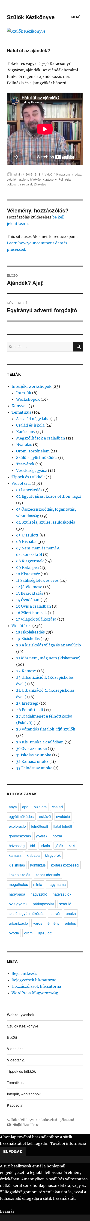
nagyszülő (38, 894)
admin (17, 174)
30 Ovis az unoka (31, 748)
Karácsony (63, 174)
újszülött (44, 933)
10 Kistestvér (28, 574)
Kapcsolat (15, 1105)
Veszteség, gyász (31, 470)
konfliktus (38, 865)
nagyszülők (62, 894)
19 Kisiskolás (28, 638)
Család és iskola (30, 425)
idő (32, 845)
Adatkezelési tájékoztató (56, 1120)
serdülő (65, 903)
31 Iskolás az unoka (33, 755)
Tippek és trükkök (28, 477)
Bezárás (7, 1211)
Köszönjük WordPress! (24, 1125)
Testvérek (25, 464)
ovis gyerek (18, 903)
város (37, 923)
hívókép (35, 179)
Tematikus (21, 412)
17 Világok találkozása (36, 619)
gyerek (41, 836)
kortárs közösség (65, 865)
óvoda (14, 933)
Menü (76, 17)
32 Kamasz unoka (32, 761)
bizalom (40, 806)
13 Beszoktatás (29, 593)
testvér (55, 913)
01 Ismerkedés (29, 490)
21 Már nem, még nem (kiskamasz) (48, 658)
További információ (68, 1143)
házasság (17, 845)
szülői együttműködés (26, 913)
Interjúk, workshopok (31, 386)
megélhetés (18, 884)
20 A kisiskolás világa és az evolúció (48, 645)
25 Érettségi (27, 703)
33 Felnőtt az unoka (34, 768)
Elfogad (13, 1151)
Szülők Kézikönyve (31, 17)
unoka (71, 913)
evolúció (63, 816)
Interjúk (23, 393)
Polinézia (64, 179)
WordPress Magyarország (35, 993)
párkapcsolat (43, 903)
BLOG (12, 1037)
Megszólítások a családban (40, 438)
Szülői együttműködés (36, 457)
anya (13, 806)
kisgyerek (53, 855)
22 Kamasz (26, 671)
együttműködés (21, 816)
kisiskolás (17, 865)
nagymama (57, 884)
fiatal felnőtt (62, 826)
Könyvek (20, 405)
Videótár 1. (21, 483)
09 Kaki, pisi (27, 567)
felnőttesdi (39, 826)
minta (37, 884)
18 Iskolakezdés (30, 632)
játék (59, 845)
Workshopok (28, 399)
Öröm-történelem (33, 451)
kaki (72, 845)
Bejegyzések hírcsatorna (34, 980)
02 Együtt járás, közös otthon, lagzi (48, 496)
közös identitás (48, 874)
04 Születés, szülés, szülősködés (45, 522)
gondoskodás (20, 836)
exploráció (17, 826)
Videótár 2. (21, 625)
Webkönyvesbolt (20, 1014)
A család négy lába (32, 418)
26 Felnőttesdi (29, 709)
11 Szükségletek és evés (37, 580)
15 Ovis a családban (33, 606)
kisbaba (33, 855)
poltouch (12, 184)
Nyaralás (24, 444)
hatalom (23, 179)
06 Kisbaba (26, 541)
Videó (48, 174)
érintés (70, 923)
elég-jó (11, 179)
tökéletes (40, 184)
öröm (28, 933)
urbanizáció (18, 923)
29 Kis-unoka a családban (40, 742)
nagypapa (17, 894)
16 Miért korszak (31, 612)
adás (78, 174)
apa (25, 806)
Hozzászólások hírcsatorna (36, 986)
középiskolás (19, 874)
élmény (54, 923)
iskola (45, 845)
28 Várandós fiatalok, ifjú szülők (45, 729)
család (57, 806)
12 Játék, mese (29, 587)
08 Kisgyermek (30, 561)
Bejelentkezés (24, 973)
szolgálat (26, 184)
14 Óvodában (27, 599)
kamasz (15, 855)
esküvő (45, 816)
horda (57, 836)
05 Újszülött (27, 535)
